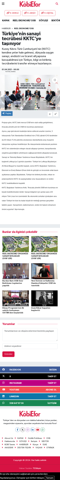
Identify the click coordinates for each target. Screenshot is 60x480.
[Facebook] (17, 429)
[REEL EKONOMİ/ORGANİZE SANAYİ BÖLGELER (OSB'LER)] (15, 244)
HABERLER (23, 444)
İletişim (34, 441)
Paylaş (8, 113)
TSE (37, 136)
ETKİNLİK (50, 448)
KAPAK (5, 20)
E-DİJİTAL (49, 13)
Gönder (8, 354)
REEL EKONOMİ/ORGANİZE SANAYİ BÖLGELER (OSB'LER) (15, 256)
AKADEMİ (9, 448)
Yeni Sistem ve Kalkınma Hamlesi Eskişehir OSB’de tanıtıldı (43, 283)
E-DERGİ (14, 13)
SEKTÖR (55, 20)
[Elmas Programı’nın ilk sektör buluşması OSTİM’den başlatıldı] (15, 298)
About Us (9, 438)
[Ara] (57, 4)
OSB (28, 123)
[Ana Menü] (3, 4)
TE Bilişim (37, 468)
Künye (35, 444)
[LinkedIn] (32, 429)
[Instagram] (27, 429)
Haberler (6, 29)
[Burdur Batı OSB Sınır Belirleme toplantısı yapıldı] (15, 271)
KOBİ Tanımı (10, 444)
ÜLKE (45, 444)
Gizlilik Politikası (35, 438)
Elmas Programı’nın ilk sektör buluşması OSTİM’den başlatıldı (13, 310)
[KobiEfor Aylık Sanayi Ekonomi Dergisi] (30, 4)
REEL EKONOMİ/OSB (24, 20)
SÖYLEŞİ (43, 20)
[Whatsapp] (42, 429)
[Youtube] (37, 429)
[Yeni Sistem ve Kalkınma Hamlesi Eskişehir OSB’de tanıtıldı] (44, 271)
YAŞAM (38, 448)
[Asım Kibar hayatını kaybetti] (44, 298)
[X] (22, 429)
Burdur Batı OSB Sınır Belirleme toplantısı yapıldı (12, 283)
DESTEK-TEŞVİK (24, 448)
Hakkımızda (10, 441)
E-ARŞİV (31, 13)
